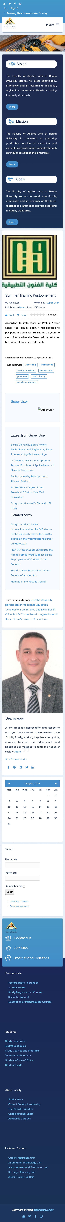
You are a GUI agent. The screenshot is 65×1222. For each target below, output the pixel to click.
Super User (19, 401)
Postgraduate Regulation (23, 982)
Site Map (21, 948)
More (12, 106)
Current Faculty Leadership (24, 1104)
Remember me (13, 886)
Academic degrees (19, 1118)
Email (24, 315)
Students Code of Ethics (19, 1060)
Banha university (44, 1209)
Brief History (15, 1099)
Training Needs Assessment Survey (27, 13)
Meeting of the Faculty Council (29, 581)
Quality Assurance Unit (21, 1157)
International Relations (31, 958)
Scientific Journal (18, 997)
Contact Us (22, 938)
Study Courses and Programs (22, 1050)
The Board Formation (20, 1109)
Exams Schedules (15, 1045)
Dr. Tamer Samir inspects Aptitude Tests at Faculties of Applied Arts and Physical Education (32, 465)
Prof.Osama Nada (16, 759)
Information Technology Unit (24, 1162)
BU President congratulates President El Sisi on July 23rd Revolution (27, 492)
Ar (5, 8)
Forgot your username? (19, 906)
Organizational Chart (20, 1113)
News (22, 307)
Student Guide (16, 987)
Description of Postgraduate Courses (29, 1001)
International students (18, 1055)
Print (11, 315)
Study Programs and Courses (25, 992)
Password (11, 872)
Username (11, 859)
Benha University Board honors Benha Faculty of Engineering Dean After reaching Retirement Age (31, 449)
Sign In (15, 8)
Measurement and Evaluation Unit (28, 1167)
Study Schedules (15, 1041)
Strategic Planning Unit (21, 1172)
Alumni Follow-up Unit (21, 1176)
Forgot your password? (19, 901)
